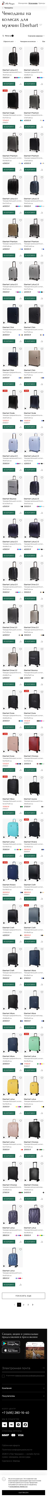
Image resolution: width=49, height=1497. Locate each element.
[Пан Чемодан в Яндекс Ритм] (25, 1424)
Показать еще (24, 1296)
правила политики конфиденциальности (29, 1375)
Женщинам (23, 3)
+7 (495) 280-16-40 (15, 1412)
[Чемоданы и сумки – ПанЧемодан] (8, 3)
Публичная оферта (11, 1445)
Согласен (23, 1492)
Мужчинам (33, 3)
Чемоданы (8, 8)
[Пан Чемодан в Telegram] (4, 1424)
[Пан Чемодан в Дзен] (18, 1424)
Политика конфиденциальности (17, 1449)
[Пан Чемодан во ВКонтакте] (11, 1424)
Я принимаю (25, 1376)
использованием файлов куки (18, 1486)
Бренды (42, 3)
